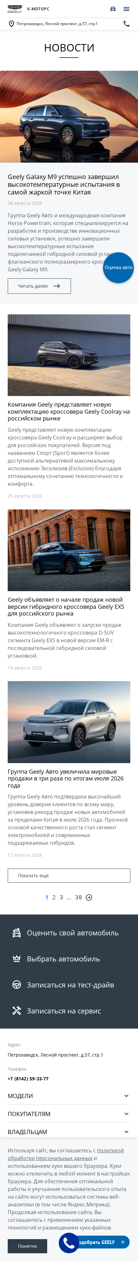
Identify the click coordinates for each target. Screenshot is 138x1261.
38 (78, 897)
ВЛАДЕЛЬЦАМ (27, 1131)
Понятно (27, 1246)
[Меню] (126, 9)
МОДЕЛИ (20, 1095)
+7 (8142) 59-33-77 (28, 1079)
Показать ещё (33, 875)
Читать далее (33, 286)
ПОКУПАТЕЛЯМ (29, 1113)
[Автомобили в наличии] (113, 9)
